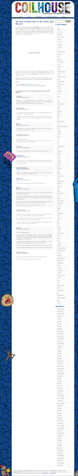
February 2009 (60, 420)
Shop (63, 16)
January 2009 (60, 423)
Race (58, 223)
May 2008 (59, 443)
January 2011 (60, 363)
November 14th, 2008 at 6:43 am (23, 109)
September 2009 (60, 403)
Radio (58, 225)
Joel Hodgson (36, 27)
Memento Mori (60, 176)
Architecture (60, 46)
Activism (59, 29)
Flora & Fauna (60, 121)
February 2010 (60, 390)
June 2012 (59, 321)
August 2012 (60, 316)
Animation (59, 41)
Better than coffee (61, 51)
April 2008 (59, 445)
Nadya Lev (26, 470)
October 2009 (60, 400)
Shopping (59, 255)
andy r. (18, 178)
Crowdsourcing (60, 81)
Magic (58, 171)
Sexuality (59, 253)
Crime (58, 79)
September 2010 (60, 373)
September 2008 (60, 433)
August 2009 (60, 405)
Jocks (58, 158)
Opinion (59, 198)
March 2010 (59, 388)
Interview (59, 153)
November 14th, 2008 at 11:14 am (23, 179)
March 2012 (59, 328)
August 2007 (60, 465)
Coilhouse (59, 66)
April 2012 (59, 326)
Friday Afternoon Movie (62, 126)
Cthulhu (59, 86)
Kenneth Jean (42, 72)
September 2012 (60, 313)
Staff (29, 16)
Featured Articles (52, 16)
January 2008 (60, 453)
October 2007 (60, 460)
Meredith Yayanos (24, 84)
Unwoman (19, 155)
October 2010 (60, 371)
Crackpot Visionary (30, 85)
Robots (58, 235)
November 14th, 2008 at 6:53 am (23, 125)
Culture (58, 89)
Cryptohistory (60, 84)
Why (58, 300)
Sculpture (59, 245)
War (58, 292)
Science (59, 243)
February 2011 (60, 361)
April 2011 (59, 356)
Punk (58, 215)
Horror (58, 148)
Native (58, 191)
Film (58, 118)
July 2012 (59, 318)
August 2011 (60, 346)
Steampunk (59, 260)
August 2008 (60, 435)
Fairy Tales (59, 111)
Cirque (58, 64)
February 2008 (60, 450)
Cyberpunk (59, 91)
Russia (58, 238)
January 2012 (60, 333)
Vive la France (60, 290)
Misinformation (60, 181)
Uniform (59, 287)
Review (58, 230)
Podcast (59, 205)
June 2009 (59, 410)
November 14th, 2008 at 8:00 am (23, 147)
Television (59, 273)
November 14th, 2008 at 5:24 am (23, 97)
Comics (58, 69)
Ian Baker (53, 470)
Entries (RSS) (52, 473)
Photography (60, 203)
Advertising (23, 85)
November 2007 (60, 458)
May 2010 (59, 383)
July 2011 (59, 348)
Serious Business (61, 250)
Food (58, 123)
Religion (59, 228)
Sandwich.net (45, 473)
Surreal (58, 265)
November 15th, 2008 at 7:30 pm (23, 253)
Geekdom (40, 85)
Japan (58, 156)
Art (58, 49)
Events (58, 106)
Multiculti (59, 183)
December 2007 (60, 455)
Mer (17, 124)
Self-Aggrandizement (61, 248)
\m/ (58, 27)
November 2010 (60, 368)
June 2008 (59, 440)
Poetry (58, 208)
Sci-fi (58, 240)
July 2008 (59, 438)
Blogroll (59, 54)
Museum (59, 186)
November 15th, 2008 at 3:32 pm (23, 229)
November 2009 (60, 398)
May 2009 (59, 413)
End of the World (61, 104)
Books (58, 56)
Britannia (59, 59)
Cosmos (59, 74)
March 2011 (59, 358)
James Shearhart (21, 168)
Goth (58, 138)
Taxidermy (59, 268)
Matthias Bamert (34, 74)
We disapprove (60, 295)
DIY (58, 99)
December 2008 (60, 425)
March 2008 (59, 448)
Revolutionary (60, 233)
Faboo (58, 109)
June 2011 (59, 351)
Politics (58, 210)
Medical (59, 173)
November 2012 (60, 308)
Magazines (59, 168)
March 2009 (59, 418)
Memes (58, 178)
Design (58, 96)
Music (44, 85)
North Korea (60, 193)
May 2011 (59, 353)
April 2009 (59, 415)
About (20, 16)
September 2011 (60, 343)
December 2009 (60, 395)
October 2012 (60, 311)
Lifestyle (59, 163)
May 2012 (59, 323)
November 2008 (60, 428)
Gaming (59, 131)
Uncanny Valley (60, 285)
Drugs (58, 101)
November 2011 (60, 338)
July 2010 (59, 378)
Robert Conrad (41, 71)
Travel (58, 280)
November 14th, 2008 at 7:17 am (23, 135)
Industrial (59, 151)
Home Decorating (61, 146)
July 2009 (59, 408)
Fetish (58, 116)
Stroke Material (60, 263)
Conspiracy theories (61, 71)
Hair (58, 143)
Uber (58, 282)
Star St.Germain (34, 470)
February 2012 (60, 331)
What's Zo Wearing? (61, 297)
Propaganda (59, 213)
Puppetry (59, 218)
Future (58, 128)
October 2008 (60, 430)
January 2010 (60, 393)
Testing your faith (61, 275)
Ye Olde (59, 302)
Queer (58, 220)
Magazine (38, 16)
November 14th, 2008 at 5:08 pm (23, 189)
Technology (59, 270)
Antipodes (59, 44)
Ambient (59, 39)
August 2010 (60, 376)
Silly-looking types (61, 258)
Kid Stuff (59, 161)
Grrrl (58, 141)
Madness (59, 166)
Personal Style (60, 200)
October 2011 (60, 341)
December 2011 (60, 336)
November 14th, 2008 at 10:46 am (23, 169)
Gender (58, 136)
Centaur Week (60, 61)
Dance (36, 85)
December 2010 (60, 366)
